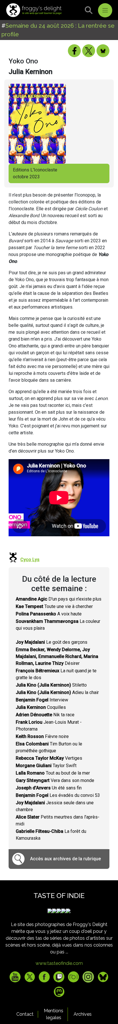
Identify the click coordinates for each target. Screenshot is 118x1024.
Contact (25, 1014)
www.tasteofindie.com (59, 963)
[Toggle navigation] (105, 10)
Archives (83, 1014)
